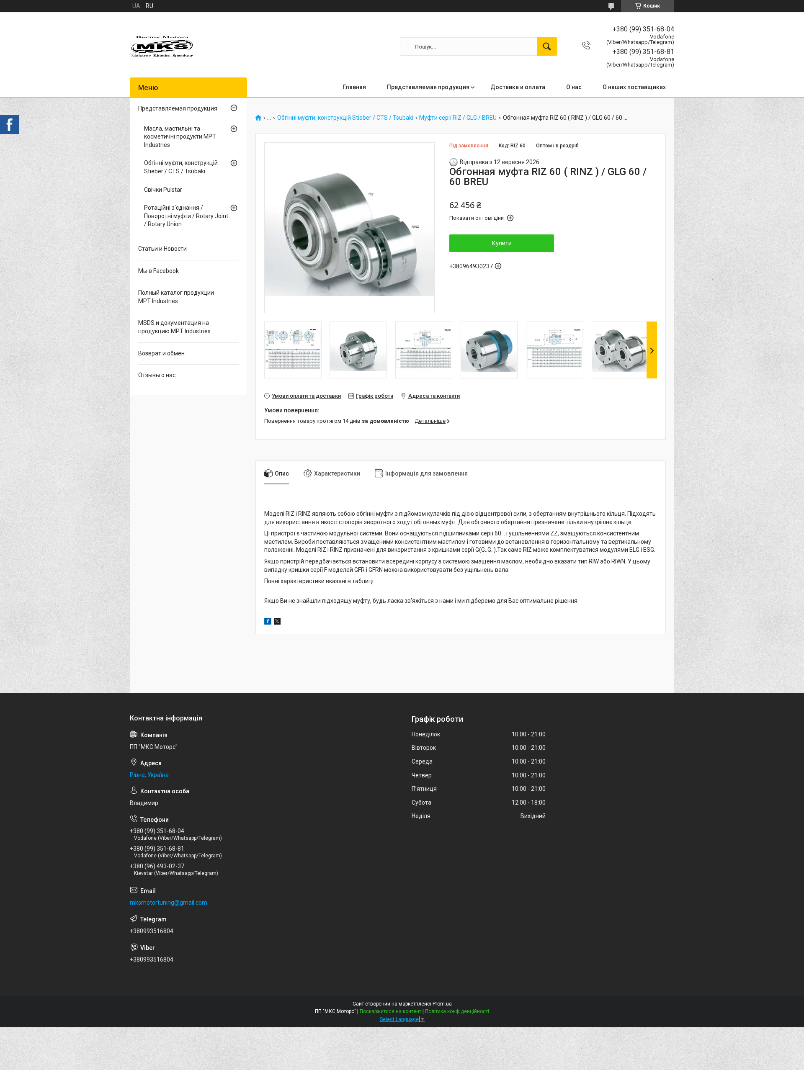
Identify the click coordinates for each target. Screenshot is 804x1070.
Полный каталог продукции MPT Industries (176, 296)
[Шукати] (547, 46)
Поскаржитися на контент (390, 1011)
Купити (502, 243)
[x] (277, 622)
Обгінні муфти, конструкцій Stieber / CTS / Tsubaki (345, 118)
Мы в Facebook (158, 271)
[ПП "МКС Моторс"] (163, 46)
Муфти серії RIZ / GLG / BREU (458, 118)
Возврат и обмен (161, 353)
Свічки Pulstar (163, 189)
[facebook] (267, 622)
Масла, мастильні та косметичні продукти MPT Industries (180, 136)
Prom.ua (442, 1004)
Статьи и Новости (162, 248)
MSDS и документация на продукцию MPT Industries (174, 326)
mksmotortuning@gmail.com (168, 902)
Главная (354, 87)
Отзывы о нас (156, 375)
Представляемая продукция (428, 87)
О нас (574, 87)
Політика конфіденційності (457, 1011)
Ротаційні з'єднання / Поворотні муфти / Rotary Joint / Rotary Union (186, 215)
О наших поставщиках (634, 87)
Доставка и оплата (517, 87)
